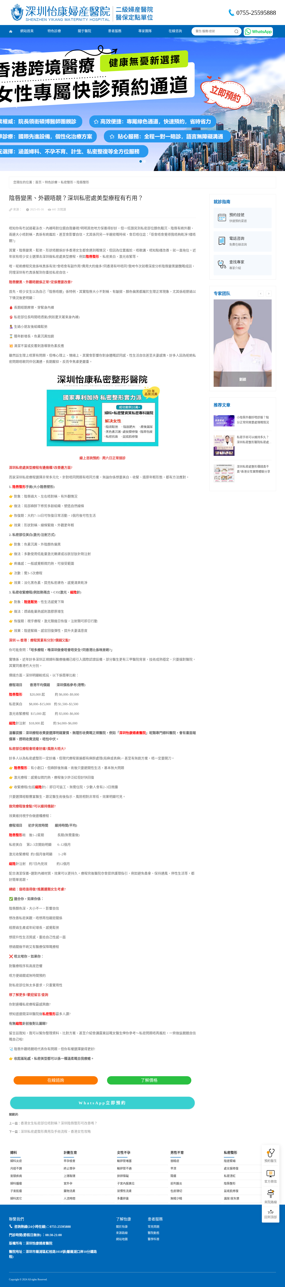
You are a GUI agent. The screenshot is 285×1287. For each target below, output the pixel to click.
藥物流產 (69, 1191)
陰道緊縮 (230, 1161)
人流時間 (69, 1198)
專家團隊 (145, 31)
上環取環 (69, 1176)
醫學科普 (153, 1239)
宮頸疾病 (16, 1176)
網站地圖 (122, 1239)
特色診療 (54, 31)
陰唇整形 (83, 182)
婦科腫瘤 (16, 1183)
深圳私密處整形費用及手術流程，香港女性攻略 (56, 1132)
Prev (17, 104)
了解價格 (149, 1080)
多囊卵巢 (123, 1198)
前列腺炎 (176, 1183)
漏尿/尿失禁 (231, 1198)
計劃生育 (70, 1153)
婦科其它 (16, 1198)
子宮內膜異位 (126, 1183)
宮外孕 (68, 1183)
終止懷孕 (69, 1168)
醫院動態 (153, 1233)
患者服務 (114, 31)
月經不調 (16, 1168)
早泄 (173, 1168)
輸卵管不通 (124, 1168)
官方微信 (270, 1181)
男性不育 (177, 1153)
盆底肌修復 (231, 1191)
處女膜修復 (231, 1168)
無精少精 (176, 1198)
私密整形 (67, 182)
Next (268, 104)
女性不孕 (123, 1153)
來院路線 (270, 1202)
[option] (243, 343)
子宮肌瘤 (16, 1191)
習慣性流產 (124, 1191)
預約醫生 (270, 1161)
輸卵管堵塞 (124, 1161)
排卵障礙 (123, 1176)
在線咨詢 (175, 31)
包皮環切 (176, 1191)
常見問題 (153, 1226)
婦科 (13, 1153)
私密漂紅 (230, 1176)
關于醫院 (84, 31)
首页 (38, 182)
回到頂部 (270, 1215)
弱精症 (174, 1161)
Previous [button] (261, 294)
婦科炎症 (16, 1161)
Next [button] (269, 294)
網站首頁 (27, 31)
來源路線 (122, 1233)
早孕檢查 (69, 1161)
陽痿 (173, 1176)
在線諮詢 (55, 1080)
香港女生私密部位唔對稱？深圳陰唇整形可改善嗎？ (59, 1123)
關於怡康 (122, 1226)
